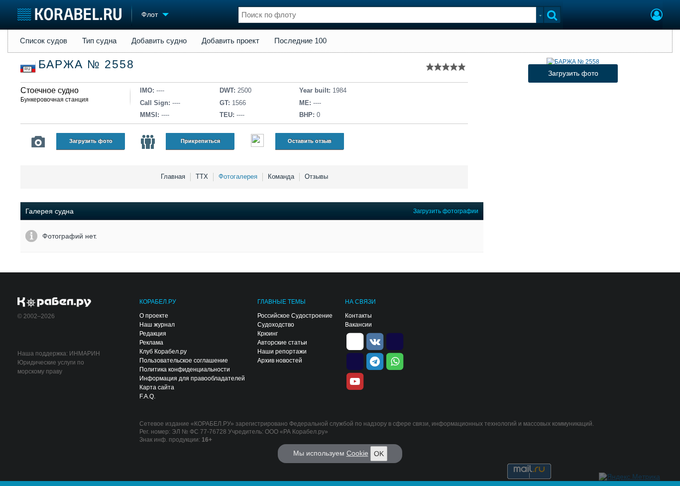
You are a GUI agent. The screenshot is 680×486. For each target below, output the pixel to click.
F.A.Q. (147, 396)
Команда (281, 176)
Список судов (43, 41)
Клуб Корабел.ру (163, 351)
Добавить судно (159, 41)
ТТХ (202, 176)
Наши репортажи (282, 351)
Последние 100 (300, 41)
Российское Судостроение (295, 315)
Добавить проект (230, 41)
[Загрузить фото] (573, 61)
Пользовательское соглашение (183, 360)
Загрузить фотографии (445, 211)
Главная (173, 176)
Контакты (358, 315)
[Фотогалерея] (38, 142)
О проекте (153, 315)
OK (379, 454)
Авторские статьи (282, 342)
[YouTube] (355, 380)
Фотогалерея (238, 176)
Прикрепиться (200, 141)
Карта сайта (156, 387)
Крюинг (267, 333)
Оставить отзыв (310, 141)
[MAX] (355, 360)
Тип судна (99, 41)
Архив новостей (279, 360)
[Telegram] (375, 360)
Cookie (357, 453)
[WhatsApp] (395, 360)
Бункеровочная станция (54, 99)
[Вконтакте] (375, 340)
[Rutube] (395, 340)
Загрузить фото (91, 141)
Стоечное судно (49, 90)
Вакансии (358, 324)
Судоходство (275, 324)
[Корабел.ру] (54, 302)
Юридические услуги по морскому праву (50, 367)
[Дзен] (355, 340)
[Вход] (657, 16)
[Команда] (148, 142)
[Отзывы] (257, 141)
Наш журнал (157, 324)
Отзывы (316, 176)
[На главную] (69, 14)
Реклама (151, 342)
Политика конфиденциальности (184, 369)
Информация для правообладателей (192, 378)
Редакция (152, 333)
